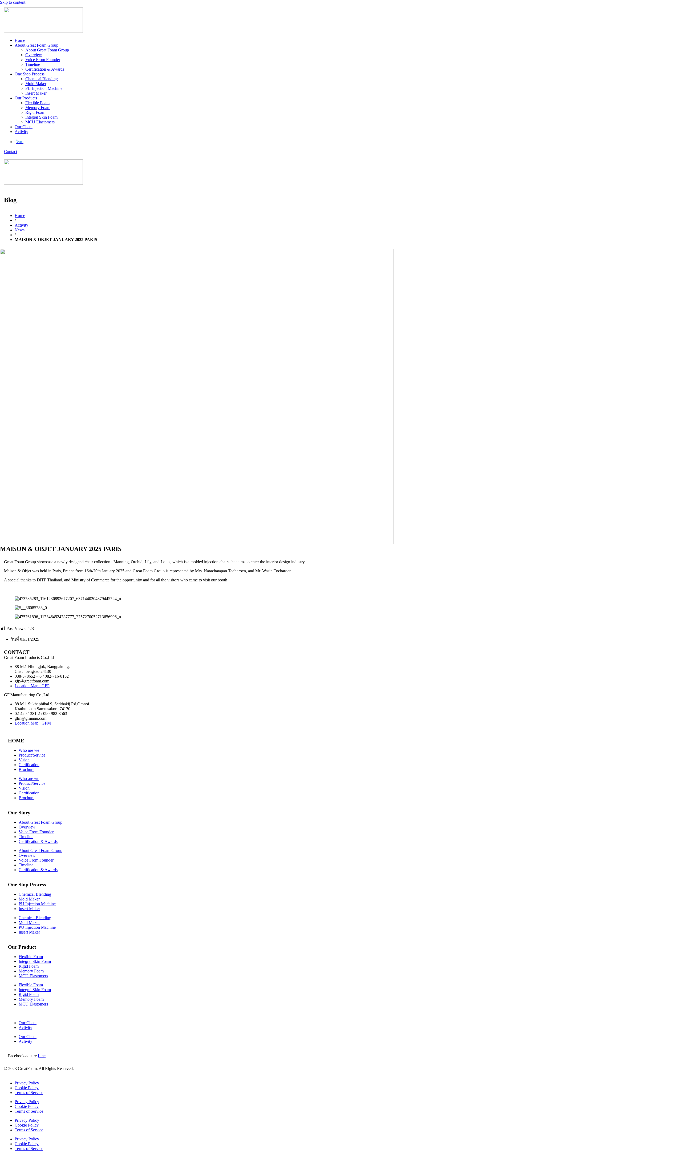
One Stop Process (29, 74)
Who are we (29, 750)
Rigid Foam (35, 112)
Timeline (32, 64)
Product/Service (32, 755)
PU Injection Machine (43, 88)
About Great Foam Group (36, 45)
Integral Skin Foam (41, 117)
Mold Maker (35, 83)
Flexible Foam (37, 102)
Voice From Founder (42, 59)
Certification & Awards (44, 69)
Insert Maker (36, 93)
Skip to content (12, 2)
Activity (21, 131)
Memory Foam (37, 107)
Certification (29, 764)
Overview (33, 55)
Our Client (24, 126)
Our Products (26, 98)
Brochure (26, 769)
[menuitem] (20, 142)
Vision (24, 760)
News (20, 230)
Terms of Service (29, 1092)
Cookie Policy (27, 1087)
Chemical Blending (41, 79)
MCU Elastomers (40, 122)
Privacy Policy (27, 1083)
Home (20, 40)
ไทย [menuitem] (19, 141)
